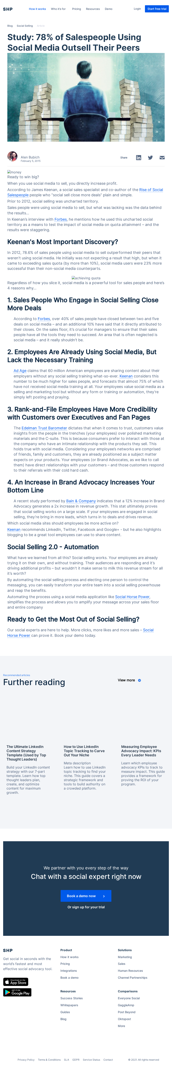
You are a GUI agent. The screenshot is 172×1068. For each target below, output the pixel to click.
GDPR (75, 1059)
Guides (65, 1012)
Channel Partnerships (132, 977)
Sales (121, 963)
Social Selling (25, 25)
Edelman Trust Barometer (44, 428)
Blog (10, 25)
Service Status (91, 1059)
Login (137, 8)
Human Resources (130, 970)
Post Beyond (127, 1012)
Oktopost (124, 1019)
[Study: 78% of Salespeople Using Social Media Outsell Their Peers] (86, 97)
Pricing (76, 9)
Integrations (68, 970)
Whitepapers (69, 1005)
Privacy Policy (26, 1059)
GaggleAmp (126, 1005)
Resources (93, 9)
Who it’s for (58, 9)
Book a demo (69, 977)
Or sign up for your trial (86, 907)
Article (41, 25)
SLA (66, 1059)
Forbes (61, 219)
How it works (37, 9)
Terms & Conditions (49, 1059)
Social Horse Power (132, 597)
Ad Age (20, 370)
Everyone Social (129, 998)
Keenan (126, 376)
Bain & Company (81, 501)
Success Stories (71, 998)
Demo (108, 9)
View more (127, 680)
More (121, 1026)
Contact (108, 1059)
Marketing (125, 957)
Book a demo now (81, 896)
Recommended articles (16, 675)
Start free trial (156, 9)
